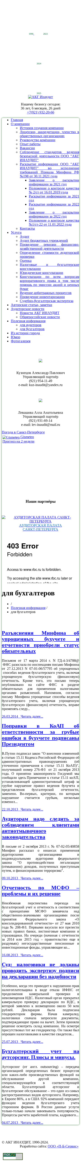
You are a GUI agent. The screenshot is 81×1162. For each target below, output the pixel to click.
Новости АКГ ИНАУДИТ (39, 313)
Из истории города (25, 333)
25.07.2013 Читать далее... (22, 1042)
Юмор (15, 337)
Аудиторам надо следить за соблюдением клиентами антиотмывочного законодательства (40, 828)
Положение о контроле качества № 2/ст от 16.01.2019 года (54, 190)
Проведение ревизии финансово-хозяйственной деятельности (49, 246)
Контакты (27, 228)
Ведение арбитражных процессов (46, 293)
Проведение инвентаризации (42, 297)
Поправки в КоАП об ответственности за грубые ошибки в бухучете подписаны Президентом (40, 735)
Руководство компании (37, 140)
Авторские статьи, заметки (31, 305)
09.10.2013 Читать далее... (22, 878)
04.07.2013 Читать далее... (22, 1122)
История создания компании (42, 128)
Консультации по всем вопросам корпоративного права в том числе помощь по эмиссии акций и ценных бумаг (49, 283)
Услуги (16, 232)
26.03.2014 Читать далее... (22, 716)
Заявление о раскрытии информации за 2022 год (54, 214)
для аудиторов (30, 325)
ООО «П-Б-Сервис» (63, 1146)
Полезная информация (28, 321)
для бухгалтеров (32, 329)
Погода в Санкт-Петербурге (23, 432)
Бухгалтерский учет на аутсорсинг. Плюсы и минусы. (40, 1054)
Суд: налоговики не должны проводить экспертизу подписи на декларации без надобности (40, 970)
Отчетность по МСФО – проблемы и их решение (40, 891)
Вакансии (27, 148)
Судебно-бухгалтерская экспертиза (46, 301)
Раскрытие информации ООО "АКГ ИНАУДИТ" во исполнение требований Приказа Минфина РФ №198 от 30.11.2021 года (49, 170)
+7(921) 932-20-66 (40, 112)
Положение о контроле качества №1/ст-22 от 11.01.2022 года (54, 222)
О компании (20, 124)
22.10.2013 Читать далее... (22, 809)
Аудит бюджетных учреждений (44, 240)
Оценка (26, 261)
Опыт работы (30, 144)
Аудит (24, 236)
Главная (17, 120)
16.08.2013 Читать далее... (22, 955)
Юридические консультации (41, 273)
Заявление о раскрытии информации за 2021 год (54, 182)
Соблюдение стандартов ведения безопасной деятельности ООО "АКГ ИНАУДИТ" (49, 156)
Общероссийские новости (40, 317)
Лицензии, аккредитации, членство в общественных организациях (49, 134)
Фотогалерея (20, 341)
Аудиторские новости (27, 309)
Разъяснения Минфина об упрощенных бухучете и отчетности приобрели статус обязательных (40, 642)
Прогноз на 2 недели (18, 441)
